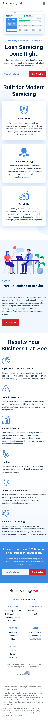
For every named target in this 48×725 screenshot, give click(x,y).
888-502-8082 (29, 599)
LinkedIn (12, 650)
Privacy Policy (35, 632)
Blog (13, 639)
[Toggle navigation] (44, 3)
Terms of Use (35, 636)
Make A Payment (35, 610)
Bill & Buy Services (13, 614)
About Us (13, 632)
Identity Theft (35, 639)
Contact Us (13, 636)
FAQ (35, 614)
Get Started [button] (37, 74)
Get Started (10, 322)
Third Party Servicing (12, 610)
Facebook (13, 657)
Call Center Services (13, 617)
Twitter (13, 654)
